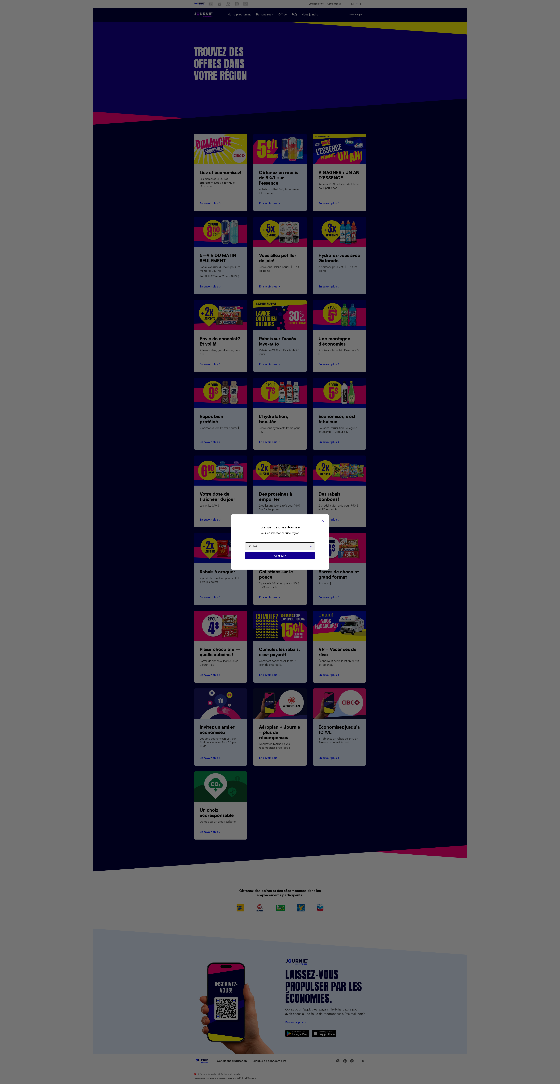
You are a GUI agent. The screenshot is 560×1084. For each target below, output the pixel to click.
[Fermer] (322, 521)
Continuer (280, 555)
